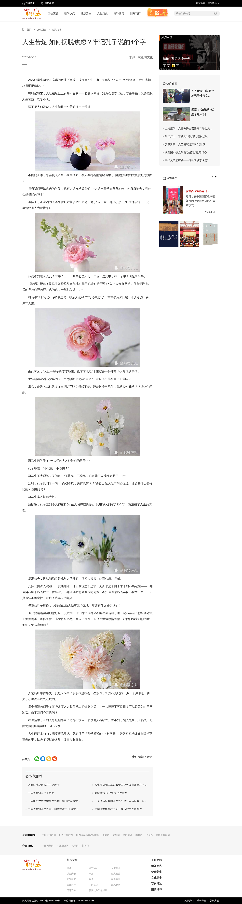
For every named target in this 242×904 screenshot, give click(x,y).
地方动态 (93, 868)
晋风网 (106, 835)
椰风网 (138, 835)
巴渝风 (149, 835)
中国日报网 (48, 845)
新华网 (85, 845)
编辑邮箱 (201, 900)
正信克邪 (53, 13)
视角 (91, 879)
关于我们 (189, 900)
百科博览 (119, 13)
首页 (29, 29)
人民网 (75, 845)
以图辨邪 (71, 873)
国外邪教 (71, 890)
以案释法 (116, 873)
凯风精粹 (116, 885)
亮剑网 (116, 835)
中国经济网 (62, 845)
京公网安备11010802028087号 (79, 900)
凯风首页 (30, 3)
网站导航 (49, 3)
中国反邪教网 (49, 835)
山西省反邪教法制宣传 (87, 835)
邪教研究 (71, 879)
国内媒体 (93, 885)
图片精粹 (135, 13)
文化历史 (102, 13)
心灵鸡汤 (56, 29)
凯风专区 (72, 860)
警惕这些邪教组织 (98, 890)
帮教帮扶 (116, 879)
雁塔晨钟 (127, 835)
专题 (91, 873)
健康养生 (86, 13)
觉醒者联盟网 (163, 835)
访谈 (69, 868)
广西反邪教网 (66, 835)
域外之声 (71, 885)
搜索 (215, 13)
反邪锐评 (116, 868)
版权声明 (214, 900)
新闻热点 (69, 13)
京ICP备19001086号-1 (51, 900)
